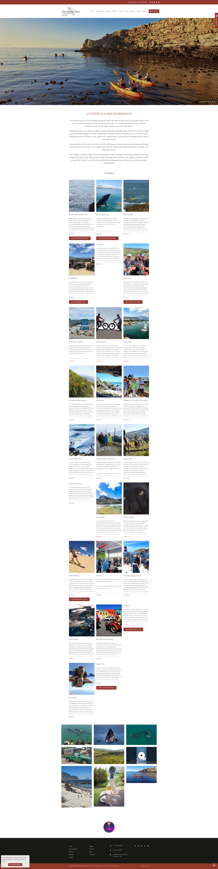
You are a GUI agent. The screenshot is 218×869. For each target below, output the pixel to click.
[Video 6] (141, 755)
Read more (72, 234)
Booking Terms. (115, 865)
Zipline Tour (100, 664)
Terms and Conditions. (106, 865)
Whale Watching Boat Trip (78, 215)
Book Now (155, 11)
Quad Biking (73, 278)
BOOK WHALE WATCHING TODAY (79, 238)
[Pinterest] (150, 2)
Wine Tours (127, 278)
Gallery (127, 11)
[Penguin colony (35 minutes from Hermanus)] (76, 787)
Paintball (126, 606)
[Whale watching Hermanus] (109, 735)
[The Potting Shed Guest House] (70, 11)
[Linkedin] (152, 2)
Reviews (133, 11)
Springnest (98, 865)
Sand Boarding (74, 576)
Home (91, 11)
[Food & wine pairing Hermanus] (109, 786)
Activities (114, 11)
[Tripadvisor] (158, 2)
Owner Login (146, 866)
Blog (138, 11)
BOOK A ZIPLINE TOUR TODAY (106, 687)
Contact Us (144, 11)
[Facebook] (156, 2)
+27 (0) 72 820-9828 (142, 2)
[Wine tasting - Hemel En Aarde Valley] (109, 755)
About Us (108, 11)
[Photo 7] (141, 774)
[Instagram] (154, 2)
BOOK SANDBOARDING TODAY (79, 599)
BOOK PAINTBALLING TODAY (133, 629)
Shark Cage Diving (102, 215)
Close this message (15, 864)
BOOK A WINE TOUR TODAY (133, 302)
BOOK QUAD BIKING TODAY (78, 302)
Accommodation (99, 11)
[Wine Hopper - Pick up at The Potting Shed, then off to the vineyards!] (76, 755)
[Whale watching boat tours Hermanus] (76, 735)
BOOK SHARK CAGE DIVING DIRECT (107, 238)
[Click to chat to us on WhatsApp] (214, 865)
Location (121, 11)
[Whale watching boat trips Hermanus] (141, 735)
